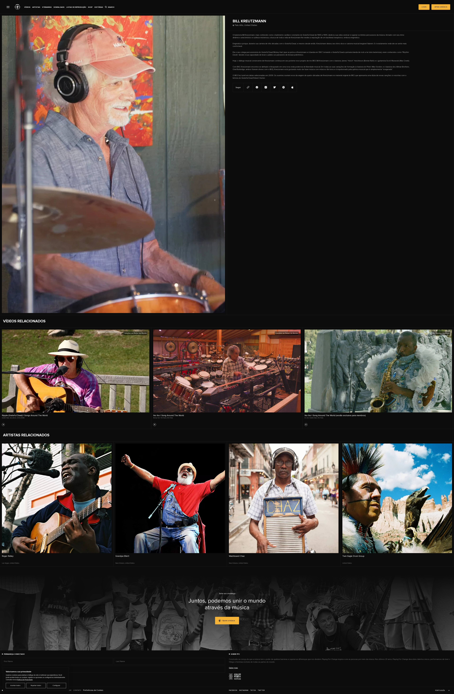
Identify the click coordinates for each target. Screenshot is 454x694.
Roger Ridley (7, 556)
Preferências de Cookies (93, 690)
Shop (90, 7)
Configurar (56, 685)
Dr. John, (307, 417)
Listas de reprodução (76, 7)
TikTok (253, 690)
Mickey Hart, (156, 417)
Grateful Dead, (5, 417)
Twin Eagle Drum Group (353, 556)
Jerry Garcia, (13, 417)
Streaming (47, 7)
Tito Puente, (164, 417)
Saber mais (233, 668)
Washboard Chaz (237, 556)
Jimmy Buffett (20, 417)
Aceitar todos (15, 685)
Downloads (59, 7)
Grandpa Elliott (122, 556)
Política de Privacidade (25, 680)
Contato (77, 690)
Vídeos (27, 7)
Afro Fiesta (170, 417)
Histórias (98, 7)
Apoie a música (228, 621)
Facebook (233, 690)
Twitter (261, 690)
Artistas (36, 7)
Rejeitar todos (36, 685)
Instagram (243, 690)
